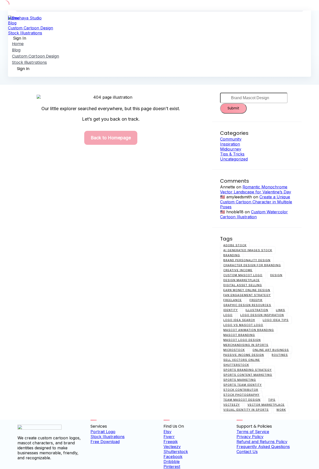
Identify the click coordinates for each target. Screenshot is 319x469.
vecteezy (231, 404)
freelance (232, 300)
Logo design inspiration (262, 315)
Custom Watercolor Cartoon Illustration (254, 214)
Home (13, 17)
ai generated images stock (247, 250)
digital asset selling (242, 285)
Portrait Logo (102, 431)
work (281, 409)
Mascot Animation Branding (248, 330)
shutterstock (236, 365)
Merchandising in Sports (245, 345)
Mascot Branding (239, 335)
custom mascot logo (242, 275)
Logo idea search (239, 320)
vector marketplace (266, 404)
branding (231, 255)
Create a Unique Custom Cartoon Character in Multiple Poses (256, 201)
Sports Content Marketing (247, 375)
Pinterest (171, 466)
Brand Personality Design (246, 260)
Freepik (170, 441)
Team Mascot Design (241, 399)
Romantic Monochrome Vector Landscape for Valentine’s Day (255, 189)
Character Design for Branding (252, 265)
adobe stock (234, 245)
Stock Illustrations (25, 32)
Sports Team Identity (242, 385)
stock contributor (240, 389)
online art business (270, 350)
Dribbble (171, 461)
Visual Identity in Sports (246, 409)
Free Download (105, 441)
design (276, 275)
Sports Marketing (239, 380)
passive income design (243, 355)
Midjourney (230, 149)
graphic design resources (247, 305)
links (280, 310)
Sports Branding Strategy (247, 370)
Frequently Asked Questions (263, 446)
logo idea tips (276, 320)
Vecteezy (172, 446)
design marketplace (241, 280)
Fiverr (169, 436)
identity (230, 310)
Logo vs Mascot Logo (243, 325)
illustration (256, 310)
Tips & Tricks (232, 154)
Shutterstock (175, 451)
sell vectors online (241, 360)
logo (228, 315)
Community (230, 139)
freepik (255, 300)
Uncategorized (234, 158)
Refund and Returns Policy (262, 441)
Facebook (172, 456)
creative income (237, 270)
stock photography (241, 394)
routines (280, 355)
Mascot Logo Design (242, 340)
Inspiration (230, 144)
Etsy (167, 431)
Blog (12, 22)
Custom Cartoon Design (30, 27)
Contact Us (247, 451)
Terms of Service (253, 431)
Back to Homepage (111, 137)
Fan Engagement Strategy (247, 295)
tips (271, 399)
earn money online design (246, 290)
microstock (234, 350)
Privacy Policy (250, 436)
